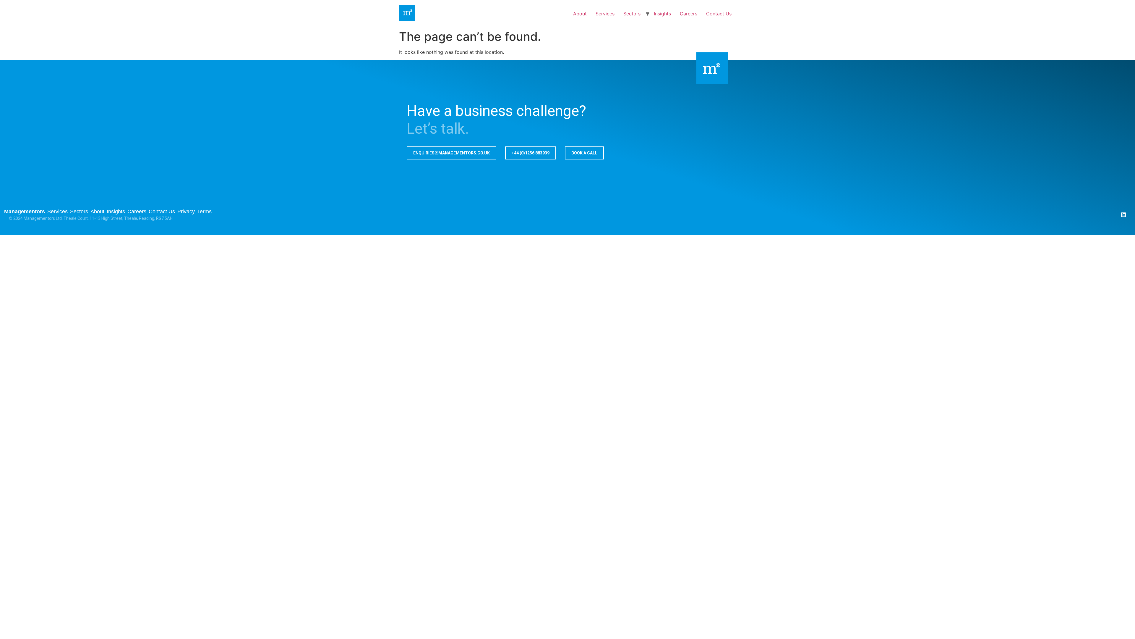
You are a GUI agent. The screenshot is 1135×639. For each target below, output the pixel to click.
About (580, 14)
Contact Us (719, 14)
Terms (204, 211)
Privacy (186, 211)
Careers (688, 14)
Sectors (632, 14)
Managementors (24, 211)
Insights (662, 14)
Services (605, 14)
